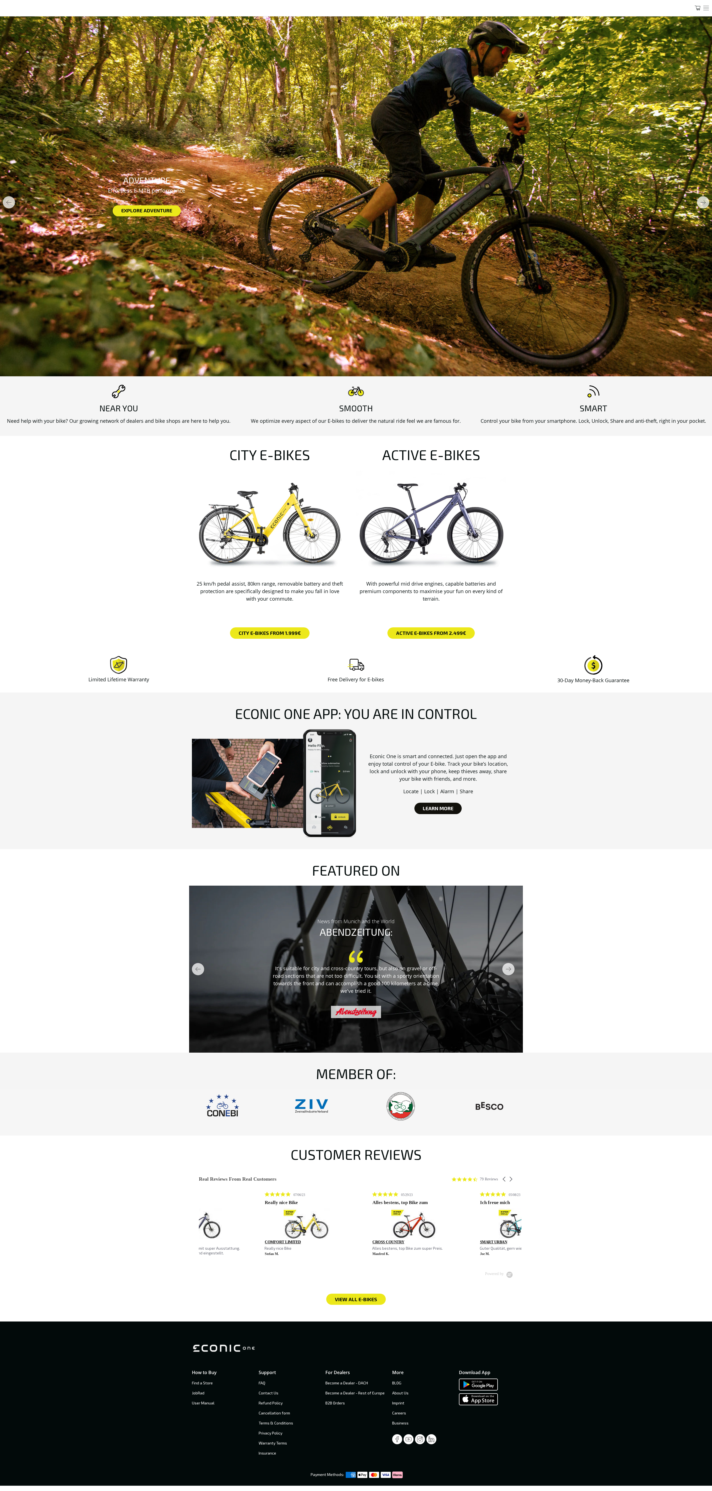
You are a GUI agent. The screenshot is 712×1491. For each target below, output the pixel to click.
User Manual (203, 1403)
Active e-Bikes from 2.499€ (431, 633)
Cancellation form (274, 1413)
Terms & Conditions (276, 1423)
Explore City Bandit (613, 211)
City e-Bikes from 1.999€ (270, 633)
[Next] (703, 202)
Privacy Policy (270, 1433)
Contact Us (268, 1393)
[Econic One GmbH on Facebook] (397, 1440)
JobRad (198, 1393)
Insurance (267, 1453)
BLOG (396, 1383)
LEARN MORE (438, 808)
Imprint (398, 1403)
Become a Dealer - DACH (346, 1383)
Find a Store (202, 1383)
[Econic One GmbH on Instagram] (420, 1440)
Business (400, 1423)
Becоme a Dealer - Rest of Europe (355, 1393)
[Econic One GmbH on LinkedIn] (431, 1440)
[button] (504, 1179)
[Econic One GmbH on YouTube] (409, 1440)
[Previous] (9, 202)
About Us (400, 1393)
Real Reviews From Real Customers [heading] (237, 1179)
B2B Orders (335, 1403)
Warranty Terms (273, 1443)
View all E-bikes (356, 1299)
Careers (399, 1413)
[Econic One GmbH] (341, 8)
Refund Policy (271, 1403)
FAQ (262, 1383)
